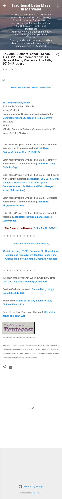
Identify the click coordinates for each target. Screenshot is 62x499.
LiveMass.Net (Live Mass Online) (31, 243)
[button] (57, 54)
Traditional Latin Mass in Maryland (31, 7)
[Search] (57, 6)
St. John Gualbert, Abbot (16, 102)
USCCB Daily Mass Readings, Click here (25, 281)
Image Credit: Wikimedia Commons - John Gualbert (31, 87)
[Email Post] (11, 368)
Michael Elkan (38, 493)
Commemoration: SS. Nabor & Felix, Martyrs (27, 117)
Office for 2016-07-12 (45, 228)
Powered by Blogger (33, 486)
